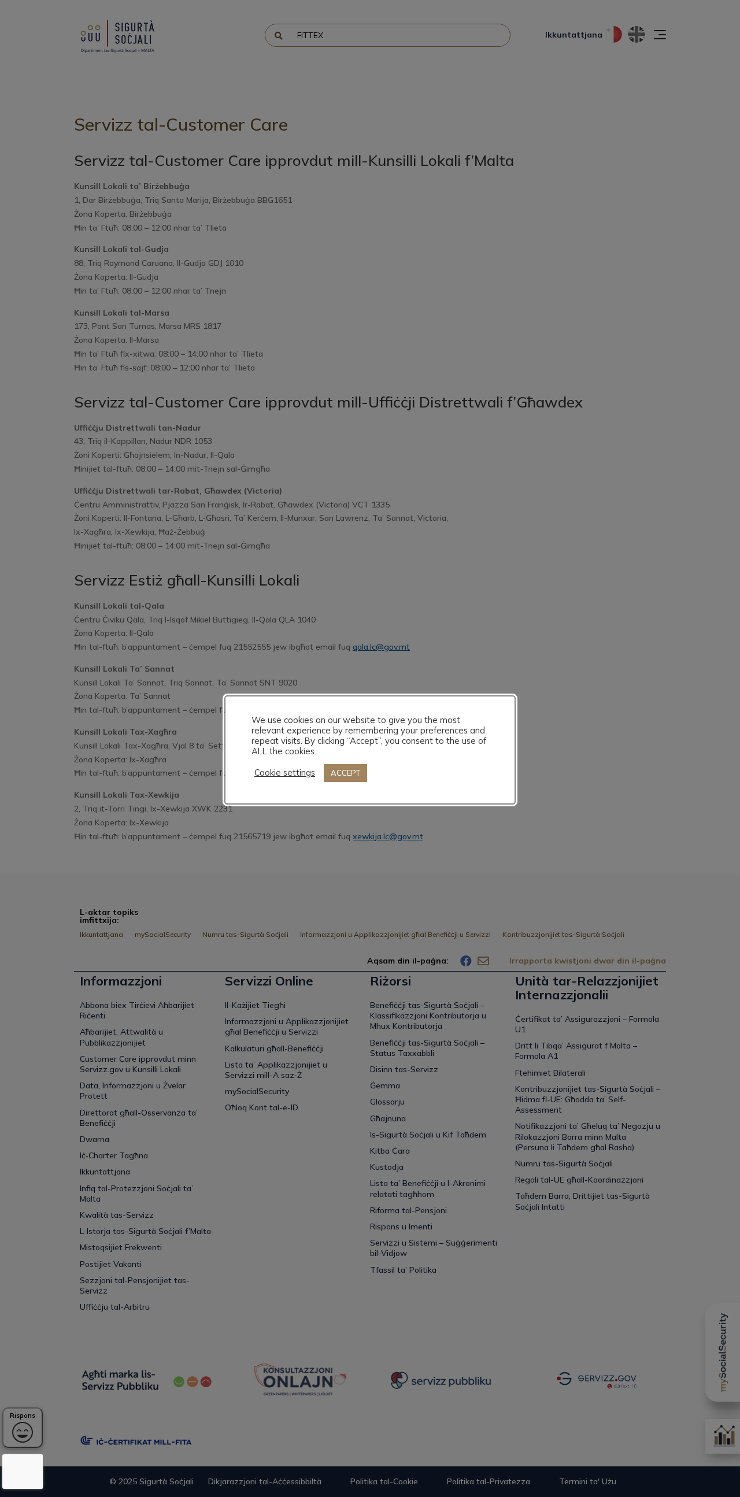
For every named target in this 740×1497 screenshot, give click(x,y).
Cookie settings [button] (284, 773)
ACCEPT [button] (345, 772)
